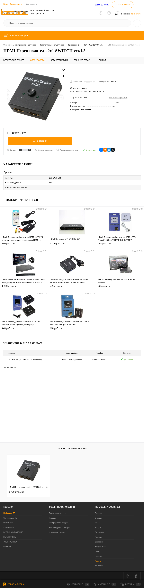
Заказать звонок (122, 4)
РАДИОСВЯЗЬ (9, 537)
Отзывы (98, 518)
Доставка (99, 542)
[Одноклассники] (105, 150)
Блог (97, 551)
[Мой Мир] (109, 150)
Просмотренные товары (72, 448)
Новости (98, 556)
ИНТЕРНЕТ (8, 523)
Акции (97, 523)
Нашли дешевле (45, 150)
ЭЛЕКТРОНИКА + (11, 542)
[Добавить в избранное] (63, 69)
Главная (98, 513)
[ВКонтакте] (101, 150)
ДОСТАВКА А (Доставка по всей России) (24, 359)
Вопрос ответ (100, 547)
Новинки (52, 518)
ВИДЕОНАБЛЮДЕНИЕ (13, 532)
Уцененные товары (57, 532)
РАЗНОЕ (7, 547)
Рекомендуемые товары (59, 527)
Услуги (98, 527)
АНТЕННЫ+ (8, 527)
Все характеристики (118, 97)
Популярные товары (57, 513)
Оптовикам (99, 532)
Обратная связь (16, 584)
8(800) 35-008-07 (102, 5)
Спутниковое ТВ (10, 518)
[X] (113, 150)
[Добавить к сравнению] (63, 75)
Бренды (98, 537)
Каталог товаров (18, 35)
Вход (5, 4)
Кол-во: (13, 150)
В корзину (42, 141)
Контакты (99, 566)
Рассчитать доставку (69, 150)
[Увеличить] (35, 95)
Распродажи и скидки (58, 523)
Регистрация (16, 4)
